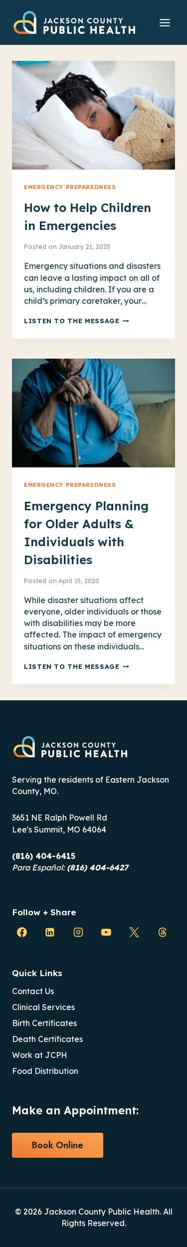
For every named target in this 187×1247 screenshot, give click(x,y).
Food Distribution (45, 1071)
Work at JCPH (39, 1055)
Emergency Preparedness (70, 187)
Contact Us (33, 991)
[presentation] (93, 115)
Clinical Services (43, 1007)
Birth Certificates (44, 1023)
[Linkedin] (50, 932)
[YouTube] (106, 932)
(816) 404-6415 (43, 856)
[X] (134, 932)
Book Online (57, 1145)
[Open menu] (164, 22)
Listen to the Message (76, 321)
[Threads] (163, 932)
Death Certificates (47, 1039)
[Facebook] (22, 932)
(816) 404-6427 (97, 867)
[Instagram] (78, 932)
